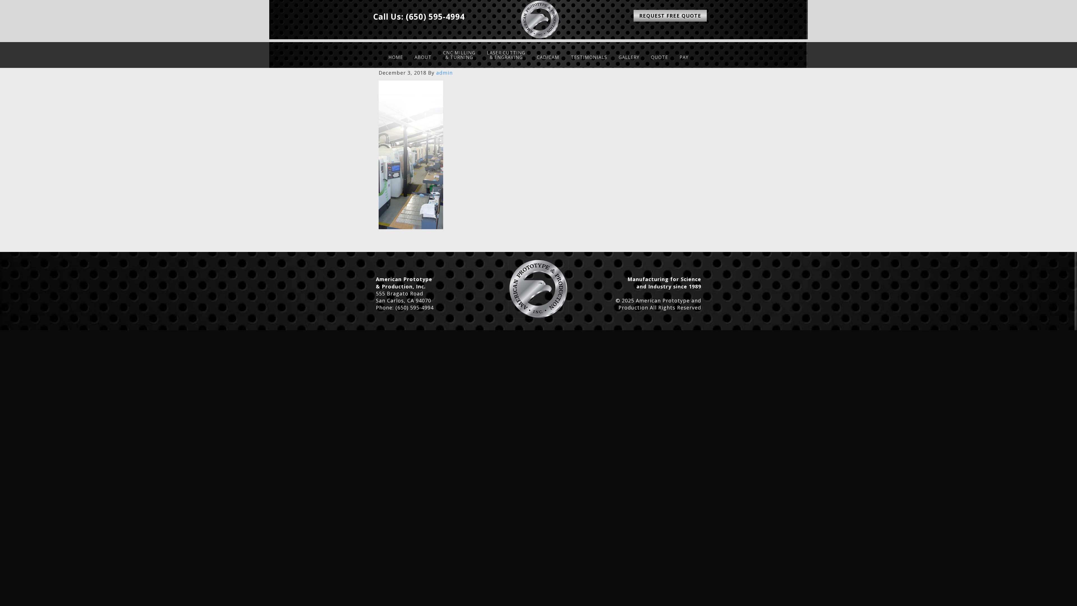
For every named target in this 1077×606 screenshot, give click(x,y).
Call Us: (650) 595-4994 (419, 16)
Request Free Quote (670, 15)
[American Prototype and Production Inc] (538, 289)
